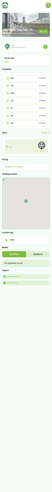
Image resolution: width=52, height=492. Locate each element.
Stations (38, 254)
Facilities (14, 254)
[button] (26, 201)
